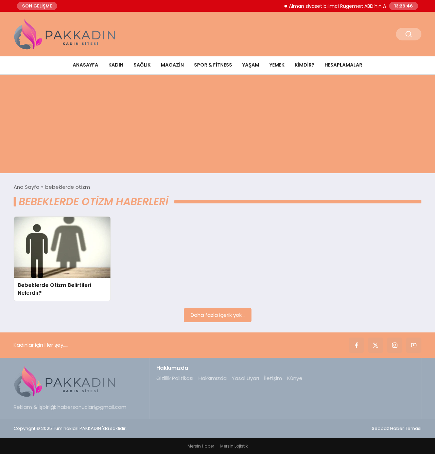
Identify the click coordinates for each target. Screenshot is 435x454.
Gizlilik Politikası (174, 378)
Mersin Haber (201, 446)
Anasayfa (85, 64)
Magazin (172, 64)
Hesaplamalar (343, 64)
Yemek (276, 64)
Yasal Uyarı (245, 378)
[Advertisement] (217, 125)
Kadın (115, 64)
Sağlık (142, 64)
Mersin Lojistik (234, 446)
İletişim (273, 378)
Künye (294, 378)
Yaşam (250, 64)
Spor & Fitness (213, 64)
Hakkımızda (212, 378)
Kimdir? (304, 64)
